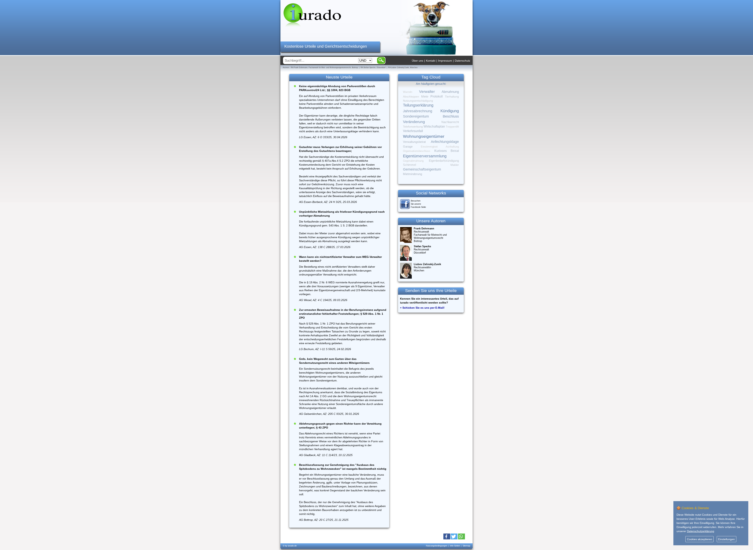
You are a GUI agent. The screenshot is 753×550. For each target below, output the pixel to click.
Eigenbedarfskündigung (444, 160)
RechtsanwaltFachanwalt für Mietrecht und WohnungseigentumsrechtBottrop (430, 235)
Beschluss (451, 116)
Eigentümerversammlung (425, 156)
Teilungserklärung (418, 105)
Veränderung (414, 122)
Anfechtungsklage (445, 142)
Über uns (417, 60)
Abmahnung (450, 92)
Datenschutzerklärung (700, 531)
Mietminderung (412, 174)
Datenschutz (462, 60)
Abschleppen (411, 96)
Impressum (445, 60)
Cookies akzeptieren (699, 539)
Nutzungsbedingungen (436, 546)
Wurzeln (407, 91)
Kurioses (440, 150)
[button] (446, 536)
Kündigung (449, 111)
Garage (408, 146)
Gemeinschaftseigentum (422, 169)
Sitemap (466, 546)
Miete (424, 96)
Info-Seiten (455, 546)
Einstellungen (726, 539)
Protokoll (436, 96)
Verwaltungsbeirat (414, 141)
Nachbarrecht (450, 122)
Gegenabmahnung (413, 160)
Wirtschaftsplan (434, 126)
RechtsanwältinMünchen (427, 267)
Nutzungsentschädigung (418, 100)
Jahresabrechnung (417, 111)
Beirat (455, 150)
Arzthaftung (452, 146)
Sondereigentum (416, 116)
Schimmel (409, 164)
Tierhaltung (452, 96)
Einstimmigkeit (429, 146)
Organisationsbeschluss (416, 151)
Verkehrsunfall (413, 131)
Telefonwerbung (413, 126)
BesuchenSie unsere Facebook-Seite (418, 204)
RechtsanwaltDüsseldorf (422, 249)
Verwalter (427, 91)
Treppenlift (452, 126)
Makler (454, 164)
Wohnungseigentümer (423, 136)
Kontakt (430, 60)
